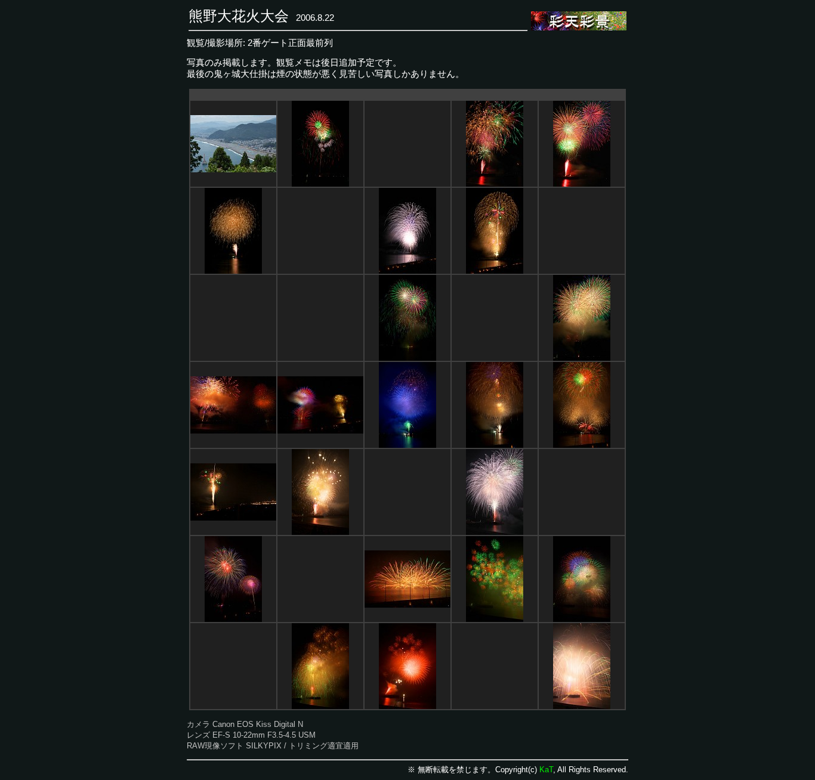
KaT (546, 769)
